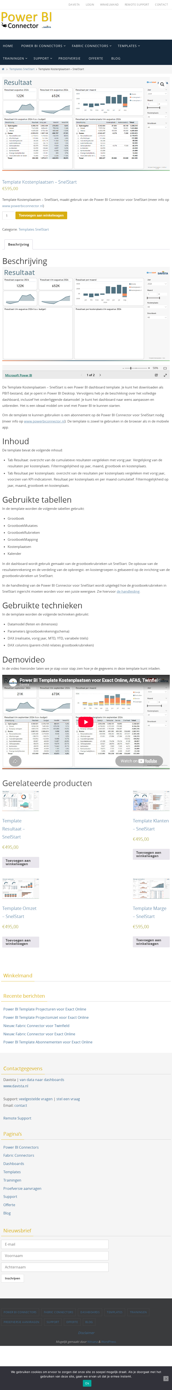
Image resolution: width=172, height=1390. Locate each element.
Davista (74, 4)
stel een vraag (68, 1098)
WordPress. (108, 1342)
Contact (161, 4)
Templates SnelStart (21, 69)
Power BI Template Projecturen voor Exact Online (44, 1009)
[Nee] (166, 1378)
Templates (12, 1171)
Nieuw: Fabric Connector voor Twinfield (36, 1025)
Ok (87, 1383)
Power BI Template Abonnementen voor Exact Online (47, 1042)
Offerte (9, 1204)
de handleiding (128, 591)
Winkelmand (109, 4)
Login (90, 4)
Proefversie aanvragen (22, 1188)
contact (20, 1105)
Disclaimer (86, 1332)
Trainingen (12, 1180)
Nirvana (92, 1342)
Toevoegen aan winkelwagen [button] (18, 862)
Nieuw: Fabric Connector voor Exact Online (39, 1034)
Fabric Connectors (18, 1155)
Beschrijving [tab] (18, 244)
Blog (7, 1213)
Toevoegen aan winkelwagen (41, 215)
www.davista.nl (15, 1085)
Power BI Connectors (21, 1147)
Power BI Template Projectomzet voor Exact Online (46, 1017)
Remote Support (137, 4)
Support (10, 1196)
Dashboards (13, 1163)
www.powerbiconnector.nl (22, 206)
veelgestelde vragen (36, 1098)
